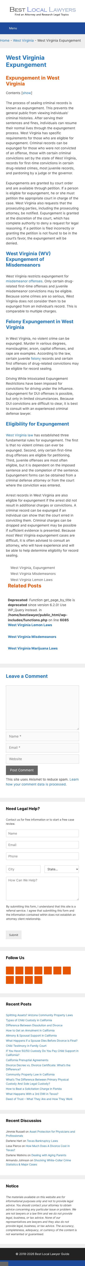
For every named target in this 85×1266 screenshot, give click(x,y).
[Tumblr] (38, 980)
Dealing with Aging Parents (48, 1155)
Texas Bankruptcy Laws (42, 1140)
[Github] (19, 980)
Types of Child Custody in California (29, 1020)
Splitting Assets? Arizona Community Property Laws (39, 1015)
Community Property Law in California (30, 1074)
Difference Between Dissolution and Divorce (34, 1025)
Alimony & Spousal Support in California (31, 1035)
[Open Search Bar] (79, 28)
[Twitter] (10, 970)
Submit (13, 935)
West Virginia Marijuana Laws (33, 648)
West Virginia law (19, 435)
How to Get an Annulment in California (30, 1030)
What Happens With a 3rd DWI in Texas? (32, 1093)
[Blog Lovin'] (48, 970)
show (27, 93)
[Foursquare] (10, 980)
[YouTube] (38, 970)
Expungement (44, 568)
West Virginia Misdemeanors (33, 574)
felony (36, 359)
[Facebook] (19, 970)
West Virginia (23, 40)
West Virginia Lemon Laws (31, 580)
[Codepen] (57, 970)
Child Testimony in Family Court (26, 1045)
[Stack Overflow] (67, 970)
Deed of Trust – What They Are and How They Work (39, 1099)
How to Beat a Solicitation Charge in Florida (34, 1088)
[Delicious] (29, 980)
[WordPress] (29, 970)
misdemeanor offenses (24, 281)
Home (4, 40)
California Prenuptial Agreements (27, 1060)
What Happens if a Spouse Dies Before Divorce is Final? (41, 1040)
